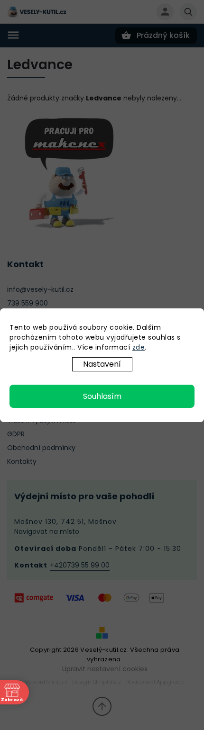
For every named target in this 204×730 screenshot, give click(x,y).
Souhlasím (102, 396)
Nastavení (102, 364)
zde (138, 347)
